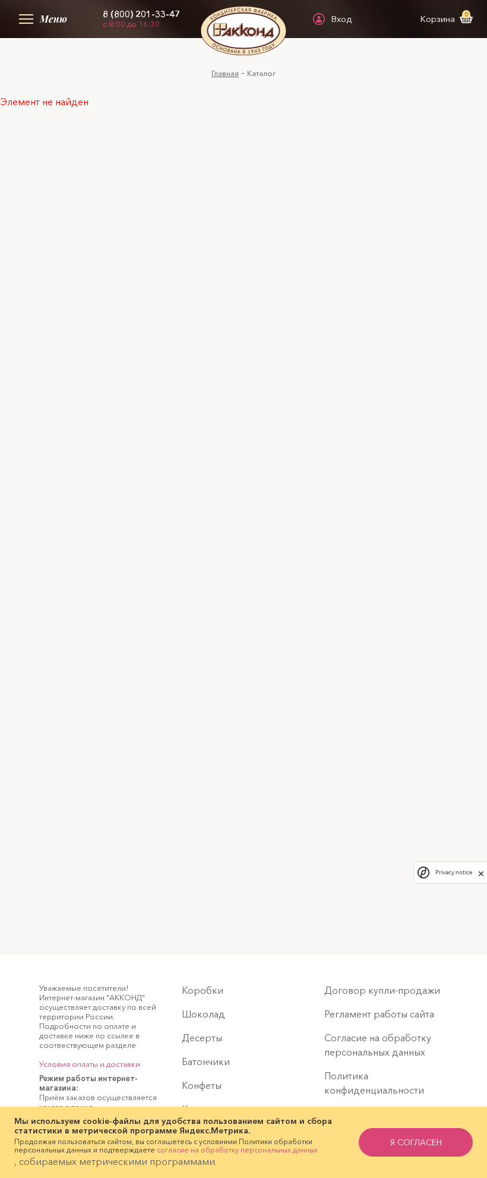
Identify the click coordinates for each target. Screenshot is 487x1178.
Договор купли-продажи (382, 990)
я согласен (416, 1142)
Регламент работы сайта (379, 1014)
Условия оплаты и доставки (89, 1064)
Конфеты (202, 1085)
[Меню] (23, 19)
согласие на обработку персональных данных (237, 1149)
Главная (225, 73)
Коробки (202, 990)
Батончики (206, 1061)
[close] (481, 872)
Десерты (202, 1038)
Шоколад (203, 1014)
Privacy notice (453, 872)
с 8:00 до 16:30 (131, 24)
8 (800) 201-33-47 (141, 14)
